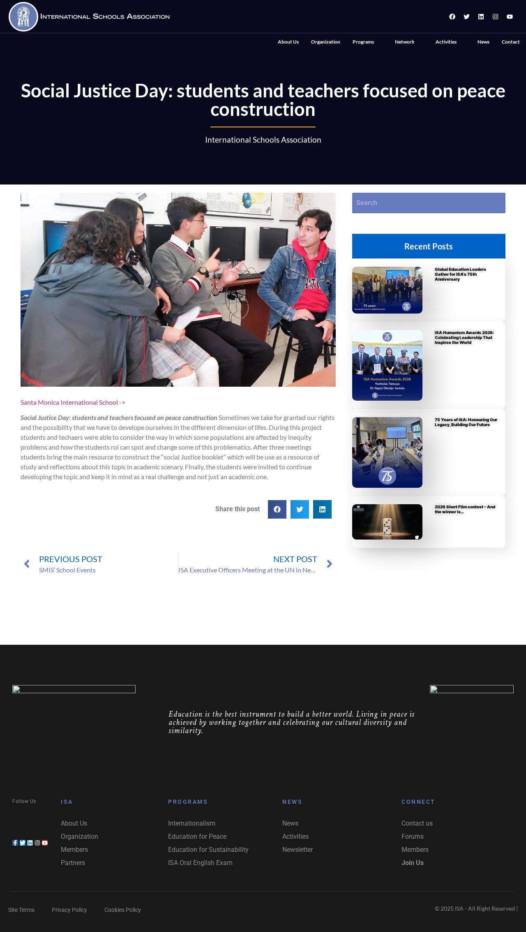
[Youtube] (509, 16)
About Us (288, 42)
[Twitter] (466, 16)
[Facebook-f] (15, 843)
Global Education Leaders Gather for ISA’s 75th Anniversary (460, 274)
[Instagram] (495, 16)
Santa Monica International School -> (73, 402)
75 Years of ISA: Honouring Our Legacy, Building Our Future (466, 422)
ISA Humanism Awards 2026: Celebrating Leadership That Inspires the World (464, 337)
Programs (363, 42)
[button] (367, 42)
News (483, 42)
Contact (511, 42)
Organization (325, 42)
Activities (446, 42)
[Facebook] (452, 16)
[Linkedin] (481, 16)
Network (405, 42)
